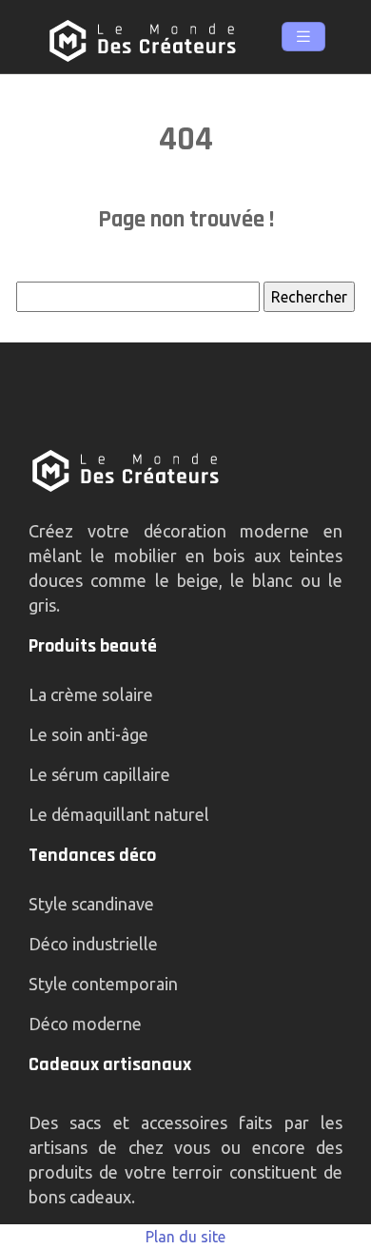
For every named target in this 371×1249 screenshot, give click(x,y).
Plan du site (185, 1236)
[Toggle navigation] (303, 36)
